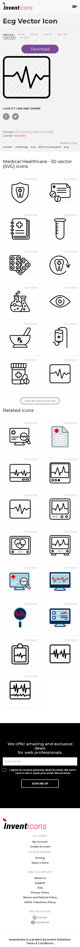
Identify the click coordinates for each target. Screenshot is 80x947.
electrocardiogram (49, 147)
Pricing (40, 857)
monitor (7, 147)
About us (40, 877)
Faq (40, 887)
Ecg (66, 147)
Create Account (40, 846)
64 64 (48, 34)
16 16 (21, 34)
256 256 (9, 37)
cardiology (21, 147)
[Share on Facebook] (6, 116)
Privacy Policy (40, 892)
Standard (20, 135)
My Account (40, 841)
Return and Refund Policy (40, 897)
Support (40, 882)
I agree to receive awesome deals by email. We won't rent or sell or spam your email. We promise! (42, 771)
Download (30, 179)
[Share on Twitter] (15, 116)
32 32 (34, 34)
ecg (33, 147)
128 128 (62, 34)
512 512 (24, 37)
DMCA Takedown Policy (40, 902)
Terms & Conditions (39, 943)
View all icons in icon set (40, 401)
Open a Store (40, 862)
